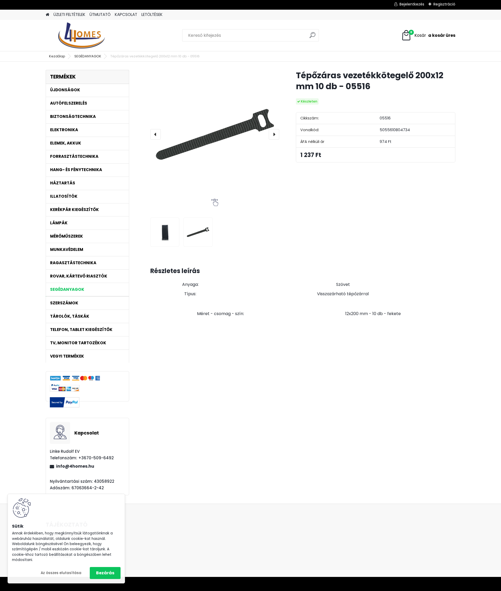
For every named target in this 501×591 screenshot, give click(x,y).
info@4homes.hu (75, 466)
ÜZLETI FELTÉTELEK (69, 14)
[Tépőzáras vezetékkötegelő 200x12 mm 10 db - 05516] (214, 134)
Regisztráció (444, 4)
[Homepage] (47, 15)
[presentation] (155, 134)
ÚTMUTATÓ (100, 14)
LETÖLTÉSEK (152, 14)
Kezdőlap (57, 56)
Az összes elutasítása (61, 572)
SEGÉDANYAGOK (87, 56)
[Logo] (81, 35)
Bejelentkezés (411, 4)
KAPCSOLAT (126, 14)
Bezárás (105, 573)
